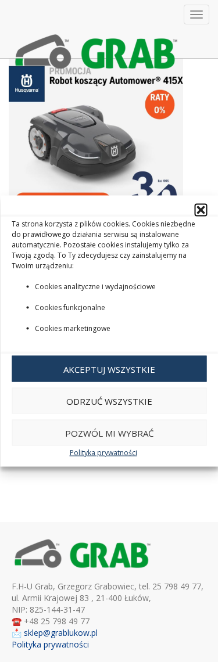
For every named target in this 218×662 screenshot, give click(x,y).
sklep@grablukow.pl (61, 632)
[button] (200, 210)
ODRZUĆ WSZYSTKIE (109, 400)
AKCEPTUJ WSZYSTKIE (109, 369)
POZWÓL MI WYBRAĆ (109, 432)
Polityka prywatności (103, 453)
